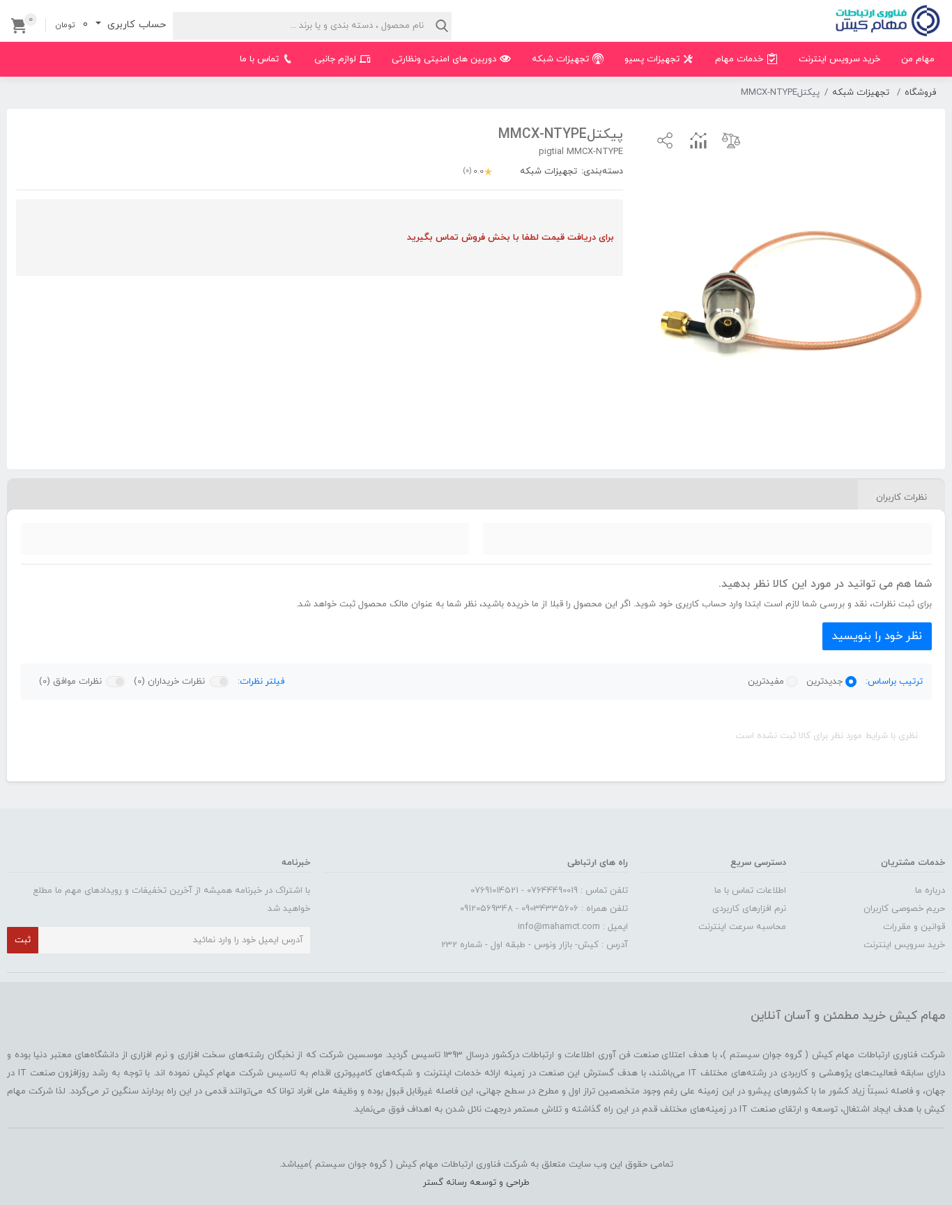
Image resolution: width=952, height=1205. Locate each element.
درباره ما (930, 890)
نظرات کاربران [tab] (901, 497)
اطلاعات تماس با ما (750, 890)
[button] (665, 140)
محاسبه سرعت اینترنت (742, 927)
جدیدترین (824, 681)
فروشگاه (920, 92)
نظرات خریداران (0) (169, 681)
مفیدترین (766, 681)
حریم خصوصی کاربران (904, 909)
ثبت (23, 940)
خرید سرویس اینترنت (904, 945)
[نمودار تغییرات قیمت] (698, 140)
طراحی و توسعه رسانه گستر (476, 1182)
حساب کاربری (135, 24)
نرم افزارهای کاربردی (749, 909)
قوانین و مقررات (914, 927)
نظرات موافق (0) (70, 681)
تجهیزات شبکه (860, 92)
